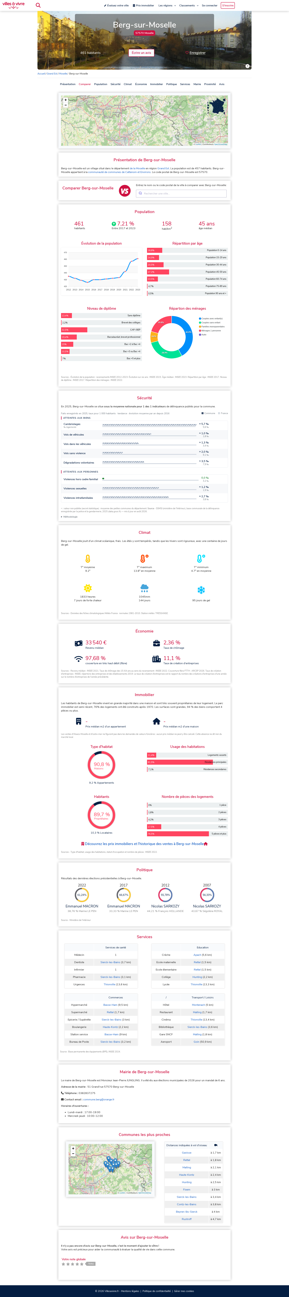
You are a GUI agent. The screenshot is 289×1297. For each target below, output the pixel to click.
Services (185, 84)
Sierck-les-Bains (110, 962)
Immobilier (156, 84)
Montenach (198, 1005)
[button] (65, 100)
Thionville (109, 984)
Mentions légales (130, 1291)
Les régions (165, 5)
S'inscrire (227, 5)
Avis (221, 84)
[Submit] (140, 193)
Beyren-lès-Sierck (186, 1212)
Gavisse (186, 1153)
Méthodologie (70, 516)
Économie (141, 84)
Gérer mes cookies (184, 1291)
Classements (187, 5)
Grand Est (52, 73)
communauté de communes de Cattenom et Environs (119, 172)
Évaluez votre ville (118, 5)
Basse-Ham (110, 1005)
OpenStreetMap (220, 144)
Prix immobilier (145, 5)
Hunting (197, 977)
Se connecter (209, 5)
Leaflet (198, 144)
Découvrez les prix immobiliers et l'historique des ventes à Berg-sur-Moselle (144, 844)
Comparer (85, 84)
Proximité (210, 84)
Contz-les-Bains (186, 1204)
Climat (128, 84)
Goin (196, 1042)
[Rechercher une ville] (38, 5)
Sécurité (115, 84)
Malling (197, 1012)
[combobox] (181, 193)
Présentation (67, 84)
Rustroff (186, 1219)
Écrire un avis (141, 53)
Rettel (197, 962)
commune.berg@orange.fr (98, 1099)
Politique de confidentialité (156, 1291)
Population (100, 84)
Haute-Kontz (110, 1027)
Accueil (41, 73)
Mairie (197, 84)
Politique (171, 84)
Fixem (186, 1189)
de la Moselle (137, 168)
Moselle (63, 73)
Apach (197, 955)
